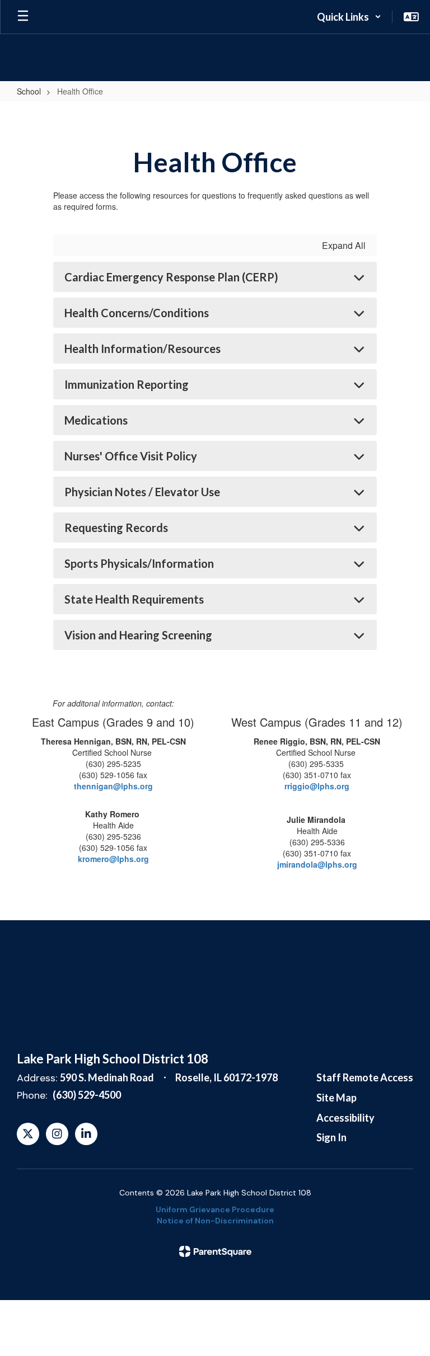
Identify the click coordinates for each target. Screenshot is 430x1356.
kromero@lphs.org (113, 858)
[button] (349, 17)
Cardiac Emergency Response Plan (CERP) (171, 277)
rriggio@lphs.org (316, 786)
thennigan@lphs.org (113, 786)
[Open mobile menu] (23, 17)
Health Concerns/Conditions (136, 312)
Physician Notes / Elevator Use (142, 491)
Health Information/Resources (142, 348)
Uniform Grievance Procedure (215, 1209)
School (29, 91)
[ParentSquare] (215, 1251)
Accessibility (345, 1118)
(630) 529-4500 (87, 1095)
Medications (96, 420)
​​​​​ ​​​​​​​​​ (317, 864)
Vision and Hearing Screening (138, 635)
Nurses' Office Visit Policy (130, 456)
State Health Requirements (134, 599)
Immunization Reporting (126, 384)
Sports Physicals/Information (139, 563)
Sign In (331, 1137)
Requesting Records (116, 527)
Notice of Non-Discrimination (215, 1221)
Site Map (336, 1097)
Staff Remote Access (364, 1077)
